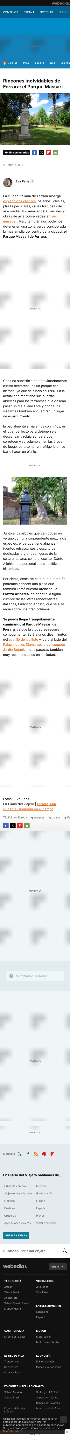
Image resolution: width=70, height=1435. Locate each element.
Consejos (10, 12)
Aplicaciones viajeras (17, 1223)
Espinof (40, 1317)
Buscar (64, 1250)
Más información (13, 1431)
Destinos (9, 1208)
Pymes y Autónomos (48, 1366)
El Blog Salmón (45, 1361)
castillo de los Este (23, 639)
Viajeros (13, 62)
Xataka (8, 1286)
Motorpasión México (48, 1408)
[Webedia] (61, 3)
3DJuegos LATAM (47, 1392)
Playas (40, 1215)
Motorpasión (44, 1336)
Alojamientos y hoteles (18, 1193)
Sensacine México (47, 1397)
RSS (36, 1153)
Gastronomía (44, 1193)
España (29, 12)
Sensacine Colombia (48, 1402)
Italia (52, 62)
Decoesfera (11, 1366)
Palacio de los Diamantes (23, 645)
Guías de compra (15, 1186)
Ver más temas (16, 1235)
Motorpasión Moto (47, 1342)
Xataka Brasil (11, 1397)
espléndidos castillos (19, 201)
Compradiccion (13, 1372)
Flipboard (48, 152)
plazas (56, 817)
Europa (64, 12)
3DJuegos (42, 1286)
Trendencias (11, 1361)
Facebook (34, 152)
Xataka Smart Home (16, 1303)
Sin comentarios (18, 152)
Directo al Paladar (14, 1336)
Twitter (41, 152)
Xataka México (13, 1392)
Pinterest (44, 1153)
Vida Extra (42, 1292)
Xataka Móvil (11, 1292)
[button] (24, 181)
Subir (55, 1266)
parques (39, 817)
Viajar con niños (46, 1223)
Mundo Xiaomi (12, 1308)
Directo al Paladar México (14, 1410)
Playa (26, 62)
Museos (41, 1186)
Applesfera (11, 1297)
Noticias (46, 12)
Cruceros (10, 1215)
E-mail (55, 152)
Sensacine (42, 1311)
